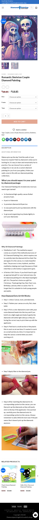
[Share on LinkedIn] (26, 139)
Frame (4, 102)
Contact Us (8, 510)
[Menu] (3, 7)
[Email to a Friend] (14, 139)
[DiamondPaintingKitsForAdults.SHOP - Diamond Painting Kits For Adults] (19, 7)
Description (6, 148)
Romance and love (24, 133)
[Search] (31, 7)
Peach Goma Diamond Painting (8, 486)
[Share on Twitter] (11, 139)
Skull (3, 135)
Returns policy (12, 511)
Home (4, 74)
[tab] (19, 148)
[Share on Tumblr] (29, 139)
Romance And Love (15, 74)
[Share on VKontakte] (22, 139)
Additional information (11, 152)
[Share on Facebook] (7, 139)
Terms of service (28, 510)
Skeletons (33, 133)
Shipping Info (28, 511)
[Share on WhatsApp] (3, 139)
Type (3, 108)
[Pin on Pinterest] (18, 139)
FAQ (20, 511)
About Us (17, 510)
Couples (7, 133)
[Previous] (5, 37)
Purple (16, 133)
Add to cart (19, 122)
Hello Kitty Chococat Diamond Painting (27, 486)
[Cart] (36, 7)
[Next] (34, 37)
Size (3, 97)
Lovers (12, 133)
